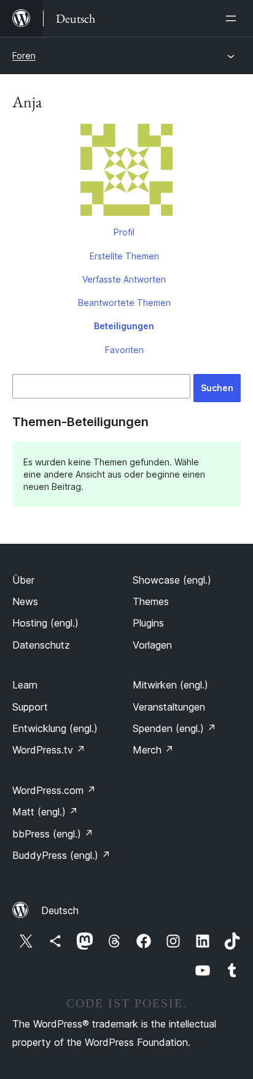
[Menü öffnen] (233, 18)
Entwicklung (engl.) (55, 728)
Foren (24, 55)
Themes (151, 601)
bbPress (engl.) (52, 834)
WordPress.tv (48, 750)
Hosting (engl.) (45, 623)
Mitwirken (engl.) (170, 685)
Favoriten (124, 350)
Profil (124, 232)
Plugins (148, 623)
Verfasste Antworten (124, 279)
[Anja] (126, 172)
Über (23, 580)
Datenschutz (41, 645)
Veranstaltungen (169, 707)
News (25, 601)
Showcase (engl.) (172, 580)
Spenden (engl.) (174, 728)
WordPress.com (54, 790)
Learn (24, 685)
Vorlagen (152, 645)
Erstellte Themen (124, 256)
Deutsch (60, 910)
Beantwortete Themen (124, 302)
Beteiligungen (124, 326)
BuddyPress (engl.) (61, 855)
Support (30, 707)
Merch (153, 750)
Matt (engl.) (45, 812)
